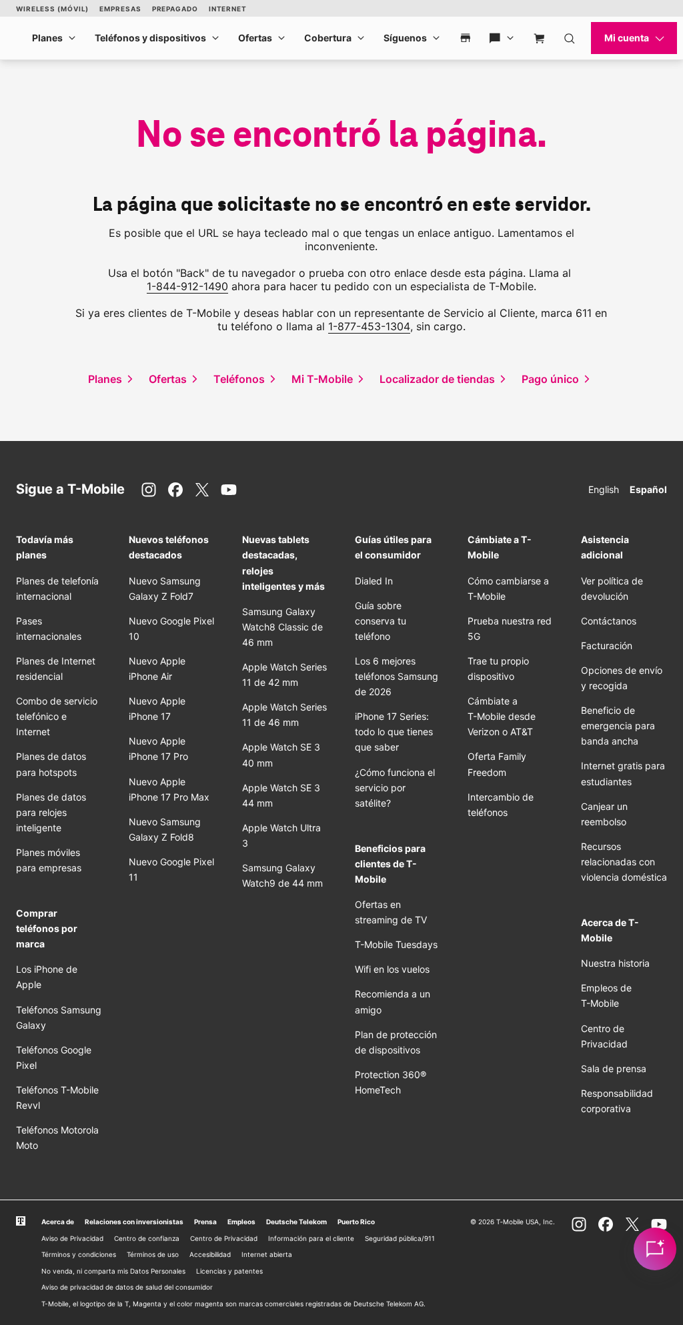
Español (648, 489)
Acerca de (57, 1222)
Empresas (120, 9)
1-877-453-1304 (369, 326)
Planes (47, 37)
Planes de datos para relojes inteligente (51, 812)
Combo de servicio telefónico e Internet (56, 716)
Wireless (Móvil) (52, 9)
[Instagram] (149, 490)
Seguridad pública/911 (400, 1238)
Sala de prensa (613, 1068)
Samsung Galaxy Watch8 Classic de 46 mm (282, 627)
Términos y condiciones (78, 1254)
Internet (228, 9)
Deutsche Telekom (296, 1222)
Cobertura (328, 37)
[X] (202, 490)
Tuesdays (396, 944)
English (603, 489)
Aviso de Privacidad (72, 1238)
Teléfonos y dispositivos (150, 37)
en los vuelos (392, 969)
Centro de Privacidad (223, 1238)
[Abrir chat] (655, 1249)
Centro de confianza (146, 1238)
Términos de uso (153, 1254)
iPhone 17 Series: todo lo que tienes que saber (394, 732)
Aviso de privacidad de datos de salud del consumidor (127, 1287)
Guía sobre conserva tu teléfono (380, 621)
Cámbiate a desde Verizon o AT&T (502, 716)
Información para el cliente (311, 1238)
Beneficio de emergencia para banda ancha (618, 726)
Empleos (241, 1222)
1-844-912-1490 (187, 286)
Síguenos (405, 37)
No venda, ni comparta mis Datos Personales (113, 1271)
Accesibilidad (210, 1254)
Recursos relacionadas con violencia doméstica (624, 862)
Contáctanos (608, 620)
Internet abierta (266, 1254)
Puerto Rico (356, 1222)
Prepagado (175, 9)
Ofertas (255, 37)
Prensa (205, 1222)
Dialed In (374, 580)
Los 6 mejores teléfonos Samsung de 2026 (396, 676)
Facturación (606, 645)
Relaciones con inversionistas (134, 1222)
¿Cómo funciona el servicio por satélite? (395, 788)
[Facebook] (175, 490)
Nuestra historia (615, 963)
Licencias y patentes (229, 1271)
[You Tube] (229, 490)
